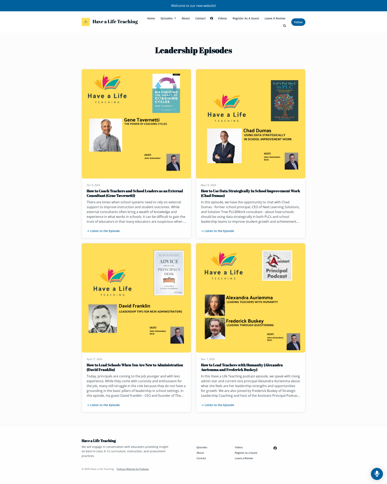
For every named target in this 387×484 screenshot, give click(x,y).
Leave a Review (275, 18)
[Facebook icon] (275, 448)
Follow (298, 22)
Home (151, 18)
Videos (222, 18)
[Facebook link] (211, 18)
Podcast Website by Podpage (133, 469)
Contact (200, 18)
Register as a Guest (246, 18)
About (186, 18)
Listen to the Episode (105, 231)
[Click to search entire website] (284, 25)
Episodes (167, 18)
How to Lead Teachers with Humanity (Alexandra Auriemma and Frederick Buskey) (242, 367)
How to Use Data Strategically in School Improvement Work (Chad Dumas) (250, 193)
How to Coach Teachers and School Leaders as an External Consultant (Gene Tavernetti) (135, 193)
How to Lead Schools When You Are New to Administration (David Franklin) (135, 367)
